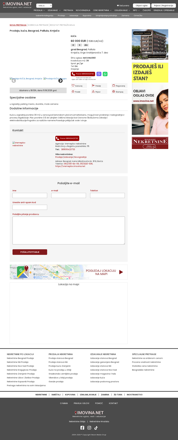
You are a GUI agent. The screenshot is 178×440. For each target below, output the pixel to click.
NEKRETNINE (41, 394)
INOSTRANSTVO (135, 394)
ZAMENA (105, 394)
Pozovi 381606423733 (85, 74)
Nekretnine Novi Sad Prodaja (20, 366)
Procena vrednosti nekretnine (146, 362)
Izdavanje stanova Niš (100, 366)
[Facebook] (82, 428)
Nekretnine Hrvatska (99, 421)
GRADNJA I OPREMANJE (164, 10)
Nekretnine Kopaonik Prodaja (20, 381)
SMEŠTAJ (55, 394)
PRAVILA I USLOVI (81, 403)
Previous (13, 81)
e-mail (54, 190)
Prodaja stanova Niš (58, 362)
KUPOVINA (70, 394)
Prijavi (98, 92)
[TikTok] (96, 428)
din (86, 45)
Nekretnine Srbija (77, 421)
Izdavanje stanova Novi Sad (103, 369)
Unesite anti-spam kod (24, 202)
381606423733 (68, 149)
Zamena (125, 15)
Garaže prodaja (56, 381)
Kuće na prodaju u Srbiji (60, 369)
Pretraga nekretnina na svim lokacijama (26, 385)
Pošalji (98, 86)
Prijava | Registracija (163, 5)
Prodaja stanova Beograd (61, 358)
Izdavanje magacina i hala (103, 373)
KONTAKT (113, 403)
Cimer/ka (138, 15)
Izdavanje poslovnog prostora (104, 381)
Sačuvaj (78, 86)
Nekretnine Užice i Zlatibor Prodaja (23, 377)
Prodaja (61, 15)
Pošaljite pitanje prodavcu (26, 214)
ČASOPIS (147, 10)
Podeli (77, 92)
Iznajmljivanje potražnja (106, 15)
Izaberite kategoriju (44, 15)
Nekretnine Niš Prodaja (17, 362)
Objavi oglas (142, 5)
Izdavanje (74, 15)
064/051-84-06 (71, 163)
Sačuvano (124, 5)
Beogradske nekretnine (143, 369)
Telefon (94, 190)
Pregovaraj (120, 86)
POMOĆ (99, 403)
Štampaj (119, 92)
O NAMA (64, 403)
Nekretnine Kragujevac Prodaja (22, 369)
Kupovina (87, 15)
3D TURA (118, 394)
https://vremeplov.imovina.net (70, 166)
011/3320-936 (86, 163)
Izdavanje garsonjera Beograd (104, 362)
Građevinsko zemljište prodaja (63, 373)
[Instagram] (89, 428)
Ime (14, 190)
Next (60, 81)
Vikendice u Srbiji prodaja (61, 377)
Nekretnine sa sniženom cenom (147, 358)
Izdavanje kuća (97, 377)
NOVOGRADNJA (83, 10)
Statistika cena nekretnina (145, 366)
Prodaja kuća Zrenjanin (60, 366)
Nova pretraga (18, 25)
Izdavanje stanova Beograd (103, 358)
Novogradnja (80, 157)
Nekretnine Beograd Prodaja (20, 358)
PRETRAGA (68, 10)
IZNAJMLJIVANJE (88, 394)
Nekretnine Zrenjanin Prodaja (21, 373)
